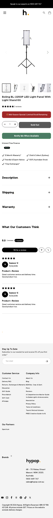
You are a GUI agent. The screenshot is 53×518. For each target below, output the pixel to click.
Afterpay (5, 401)
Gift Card (5, 398)
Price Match (6, 395)
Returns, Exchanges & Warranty (13, 385)
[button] (49, 12)
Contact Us (6, 378)
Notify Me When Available (26, 136)
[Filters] (41, 250)
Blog (27, 381)
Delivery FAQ (6, 381)
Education (6, 388)
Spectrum (5, 429)
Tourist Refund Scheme (35, 410)
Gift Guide (6, 391)
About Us (29, 378)
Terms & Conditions (33, 407)
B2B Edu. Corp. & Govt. (34, 385)
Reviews (29, 391)
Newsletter (30, 400)
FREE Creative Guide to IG (36, 414)
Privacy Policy (31, 404)
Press (28, 388)
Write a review (19, 250)
